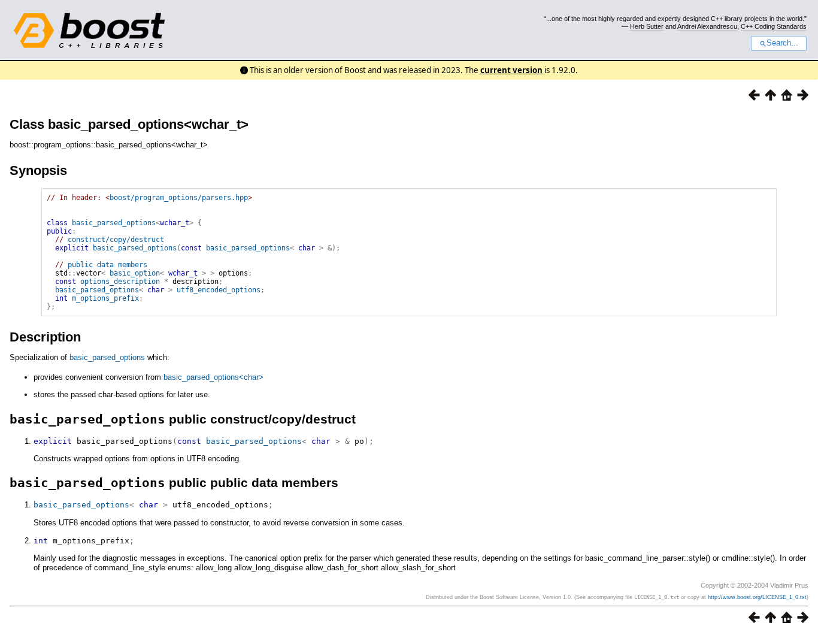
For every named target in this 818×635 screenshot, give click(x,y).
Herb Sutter (647, 26)
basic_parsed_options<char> (213, 377)
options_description (120, 281)
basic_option (135, 273)
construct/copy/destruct (116, 239)
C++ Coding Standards (774, 26)
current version (511, 70)
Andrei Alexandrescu (707, 26)
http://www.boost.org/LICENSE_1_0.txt (757, 597)
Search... (782, 43)
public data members (107, 265)
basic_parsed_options (114, 223)
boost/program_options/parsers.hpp (179, 197)
